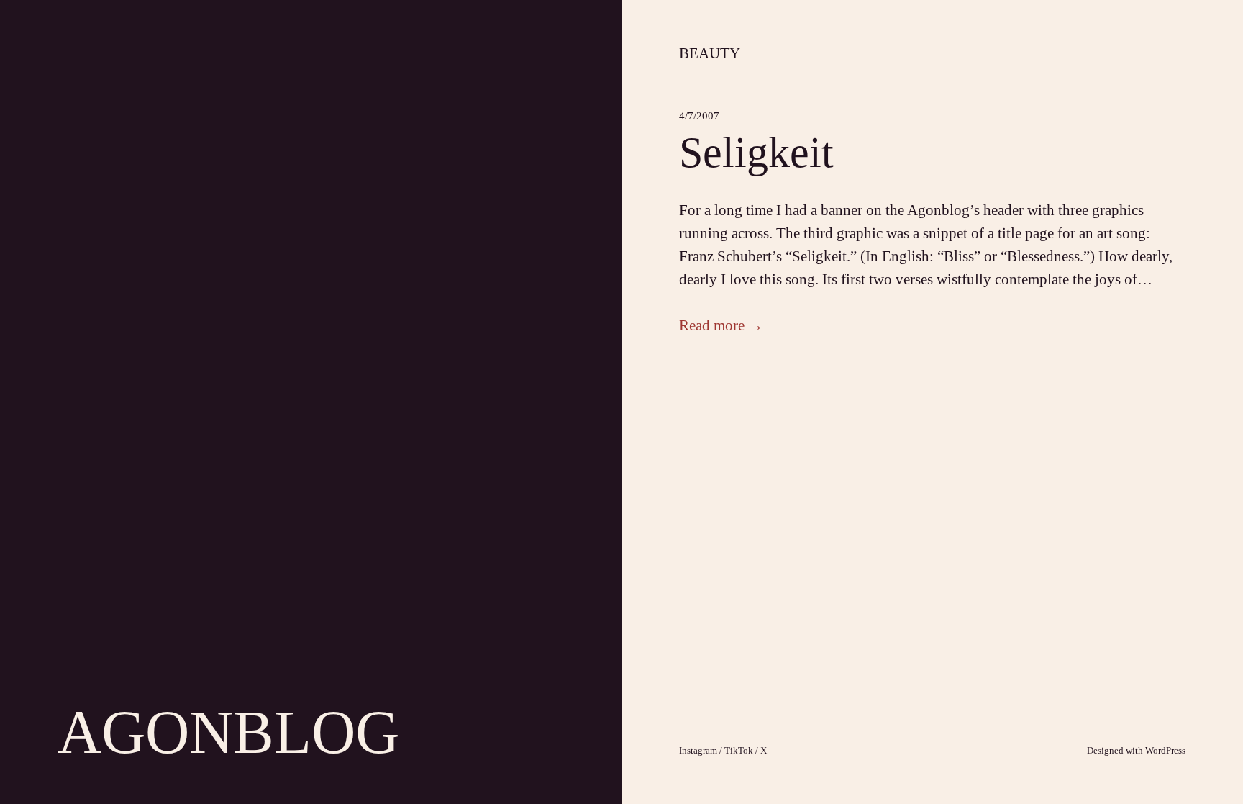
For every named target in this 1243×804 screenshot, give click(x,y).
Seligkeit (756, 153)
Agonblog (228, 732)
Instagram (698, 750)
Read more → (721, 325)
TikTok (738, 750)
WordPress (1165, 750)
